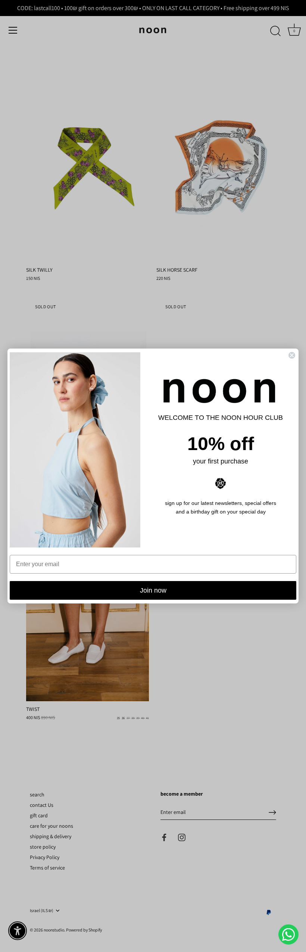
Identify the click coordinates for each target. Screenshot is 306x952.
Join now (153, 590)
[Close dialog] (292, 355)
